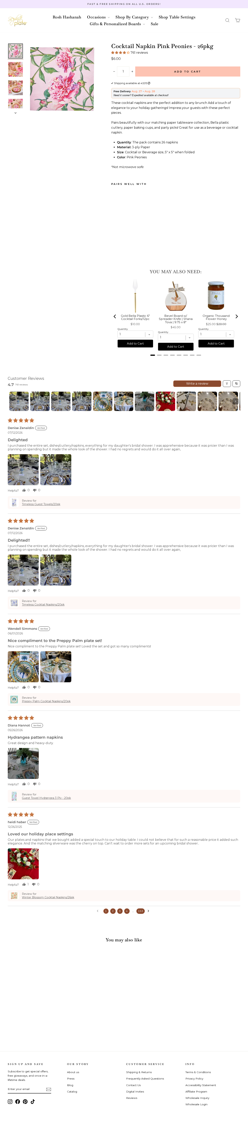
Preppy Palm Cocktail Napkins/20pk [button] (46, 701)
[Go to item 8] (165, 401)
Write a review (197, 383)
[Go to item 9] (186, 401)
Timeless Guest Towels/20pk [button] (41, 504)
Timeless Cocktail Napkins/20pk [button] (43, 604)
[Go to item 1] (19, 401)
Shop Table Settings (177, 17)
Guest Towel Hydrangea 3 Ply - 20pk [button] (46, 798)
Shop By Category (132, 17)
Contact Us (133, 1085)
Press (70, 1078)
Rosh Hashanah (67, 17)
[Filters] (227, 383)
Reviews (131, 1097)
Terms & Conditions (198, 1072)
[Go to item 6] (123, 401)
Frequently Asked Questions (145, 1078)
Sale (154, 23)
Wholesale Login (196, 1104)
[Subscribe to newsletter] (48, 1089)
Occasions (97, 17)
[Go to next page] (149, 911)
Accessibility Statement (200, 1085)
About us (73, 1072)
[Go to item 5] (102, 401)
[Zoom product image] (62, 79)
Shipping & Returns (139, 1072)
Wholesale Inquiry (197, 1097)
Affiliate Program (196, 1091)
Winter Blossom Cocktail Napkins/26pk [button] (48, 897)
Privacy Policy (194, 1078)
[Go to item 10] (207, 401)
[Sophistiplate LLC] (17, 20)
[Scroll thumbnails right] (235, 401)
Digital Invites (135, 1091)
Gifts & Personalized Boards (116, 23)
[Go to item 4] (81, 401)
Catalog (72, 1091)
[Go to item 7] (144, 401)
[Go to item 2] (40, 401)
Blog (70, 1085)
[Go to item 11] (228, 401)
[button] (227, 20)
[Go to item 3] (61, 401)
